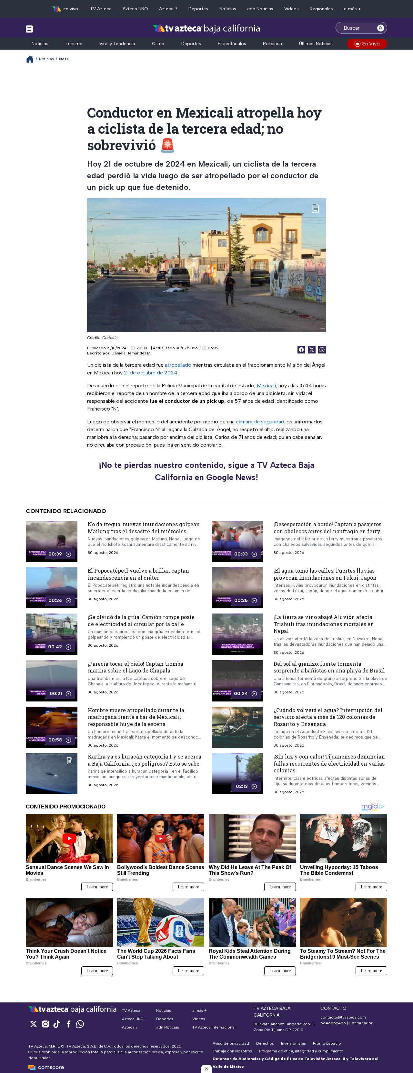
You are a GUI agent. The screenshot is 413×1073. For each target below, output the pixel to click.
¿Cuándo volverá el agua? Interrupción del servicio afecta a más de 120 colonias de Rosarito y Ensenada (328, 717)
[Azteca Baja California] (206, 28)
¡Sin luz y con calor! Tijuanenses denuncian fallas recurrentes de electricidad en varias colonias (329, 763)
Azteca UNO (135, 9)
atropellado (178, 365)
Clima (158, 43)
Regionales (321, 9)
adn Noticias (260, 9)
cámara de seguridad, (261, 422)
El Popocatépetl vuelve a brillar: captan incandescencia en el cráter (138, 574)
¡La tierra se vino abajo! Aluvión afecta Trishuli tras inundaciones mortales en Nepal (324, 624)
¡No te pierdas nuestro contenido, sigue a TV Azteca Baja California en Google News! (206, 471)
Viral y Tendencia (117, 43)
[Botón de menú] (29, 29)
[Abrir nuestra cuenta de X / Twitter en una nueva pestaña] (33, 1024)
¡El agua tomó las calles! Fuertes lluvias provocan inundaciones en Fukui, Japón (325, 574)
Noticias (227, 9)
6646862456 (333, 1023)
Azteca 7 (168, 9)
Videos (291, 9)
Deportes (198, 9)
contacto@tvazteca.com (343, 1017)
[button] (206, 1069)
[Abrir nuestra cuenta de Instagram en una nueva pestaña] (45, 1024)
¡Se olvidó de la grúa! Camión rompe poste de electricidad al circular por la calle (141, 620)
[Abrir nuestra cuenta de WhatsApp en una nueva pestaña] (80, 1024)
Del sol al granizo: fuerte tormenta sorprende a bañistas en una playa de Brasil (329, 667)
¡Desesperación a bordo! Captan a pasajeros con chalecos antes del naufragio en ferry (327, 528)
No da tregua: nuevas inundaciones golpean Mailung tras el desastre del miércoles (144, 528)
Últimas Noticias (316, 43)
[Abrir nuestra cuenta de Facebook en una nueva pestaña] (68, 1024)
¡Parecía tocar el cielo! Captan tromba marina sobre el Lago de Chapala (135, 667)
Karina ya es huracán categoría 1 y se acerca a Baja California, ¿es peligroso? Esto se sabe (144, 760)
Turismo (74, 43)
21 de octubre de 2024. (151, 373)
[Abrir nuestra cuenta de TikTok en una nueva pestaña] (57, 1024)
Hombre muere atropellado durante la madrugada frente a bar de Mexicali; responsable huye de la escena (136, 717)
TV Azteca (101, 9)
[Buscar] (380, 28)
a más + (352, 9)
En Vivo (371, 44)
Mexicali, (267, 385)
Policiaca (272, 43)
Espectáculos (232, 43)
